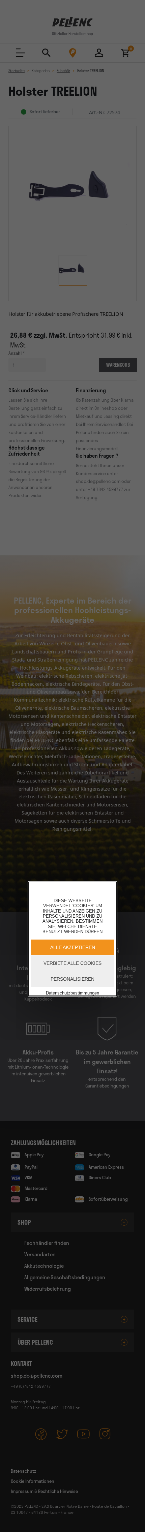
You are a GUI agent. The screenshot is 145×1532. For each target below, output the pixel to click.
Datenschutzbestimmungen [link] (72, 992)
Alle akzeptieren (72, 947)
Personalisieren (72, 979)
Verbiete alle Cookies (73, 963)
